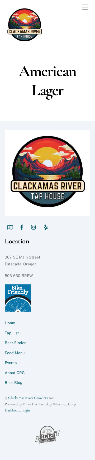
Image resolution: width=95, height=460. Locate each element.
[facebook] (22, 226)
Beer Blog (13, 382)
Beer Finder (15, 342)
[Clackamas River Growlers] (24, 43)
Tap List (12, 333)
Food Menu (15, 353)
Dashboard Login (17, 410)
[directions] (10, 226)
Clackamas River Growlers (28, 398)
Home (10, 323)
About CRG (15, 372)
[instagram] (33, 226)
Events (11, 362)
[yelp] (45, 226)
